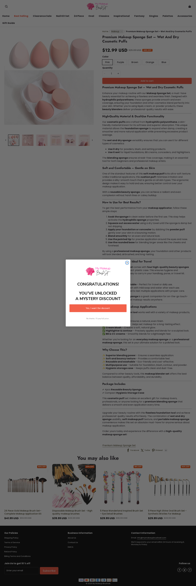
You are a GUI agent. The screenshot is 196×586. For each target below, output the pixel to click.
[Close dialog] (127, 262)
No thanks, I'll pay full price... (98, 318)
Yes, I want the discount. (98, 308)
